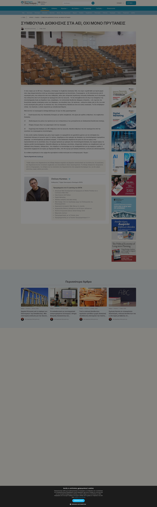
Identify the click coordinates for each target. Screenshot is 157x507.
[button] (78, 504)
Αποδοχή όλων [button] (78, 500)
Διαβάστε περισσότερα (79, 497)
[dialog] (78, 253)
